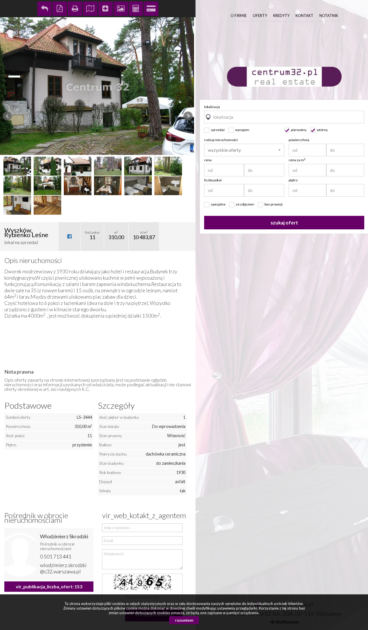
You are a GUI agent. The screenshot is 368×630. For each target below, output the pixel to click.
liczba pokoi (213, 180)
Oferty (260, 15)
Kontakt (304, 15)
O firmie (239, 15)
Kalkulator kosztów (136, 8)
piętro (293, 180)
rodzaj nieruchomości (221, 140)
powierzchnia (299, 140)
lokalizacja (212, 107)
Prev (7, 116)
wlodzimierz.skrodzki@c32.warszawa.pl (63, 568)
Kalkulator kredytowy (151, 8)
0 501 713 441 (55, 556)
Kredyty (281, 15)
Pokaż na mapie (90, 8)
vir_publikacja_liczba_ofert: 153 (49, 586)
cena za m (297, 160)
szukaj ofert (284, 223)
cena (208, 160)
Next (188, 116)
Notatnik (328, 15)
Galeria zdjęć (121, 8)
